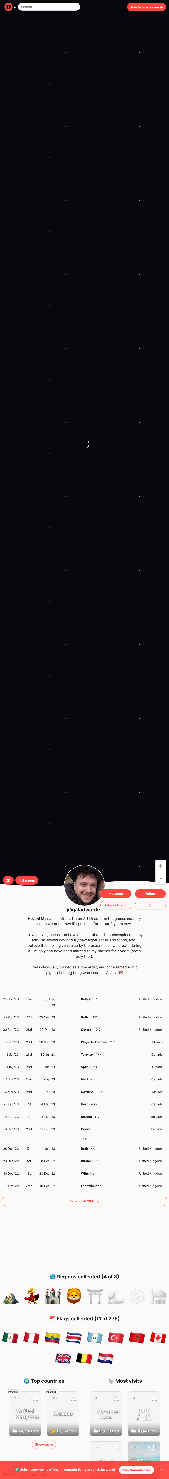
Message (115, 894)
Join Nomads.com (136, 1470)
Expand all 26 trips (84, 1201)
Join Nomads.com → (146, 7)
